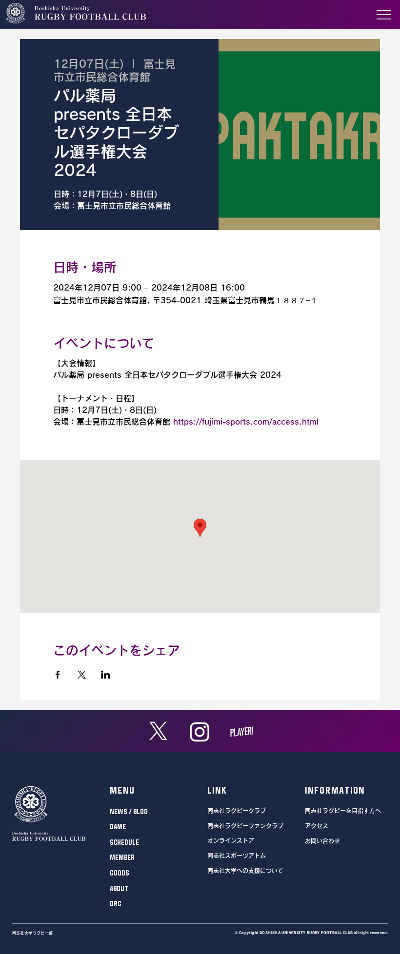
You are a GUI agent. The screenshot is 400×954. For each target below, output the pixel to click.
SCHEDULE (124, 842)
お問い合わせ (322, 841)
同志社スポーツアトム (236, 855)
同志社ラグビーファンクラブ (245, 826)
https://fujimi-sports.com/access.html (246, 422)
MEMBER (122, 857)
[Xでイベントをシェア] (81, 675)
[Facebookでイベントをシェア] (57, 675)
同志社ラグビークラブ (236, 811)
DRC (115, 903)
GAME (118, 826)
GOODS (119, 873)
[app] (242, 731)
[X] (158, 731)
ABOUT (119, 888)
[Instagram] (200, 731)
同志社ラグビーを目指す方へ (343, 811)
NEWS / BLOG (129, 811)
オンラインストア (230, 840)
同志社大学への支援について (245, 871)
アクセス (316, 826)
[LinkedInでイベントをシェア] (105, 675)
